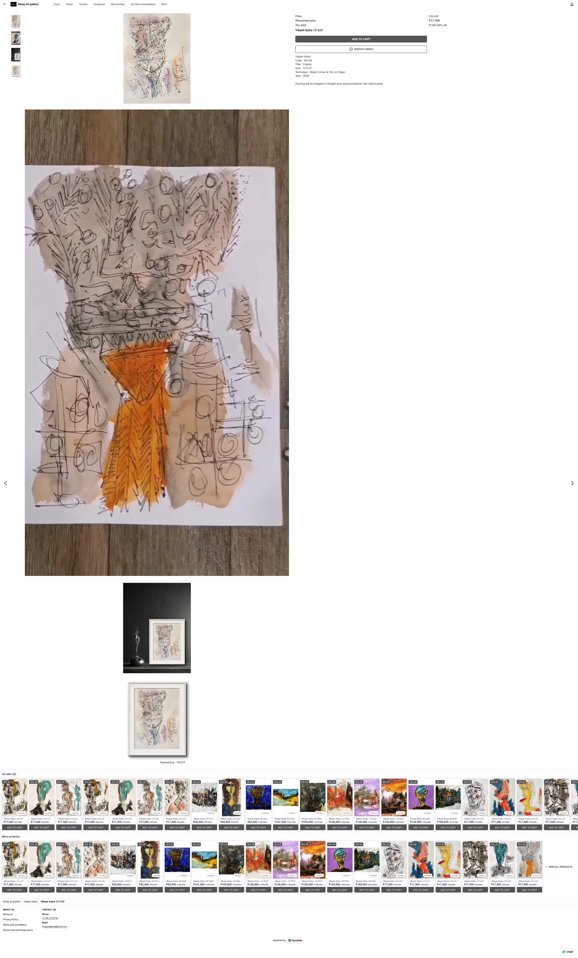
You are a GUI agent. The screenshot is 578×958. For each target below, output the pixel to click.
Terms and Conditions (14, 924)
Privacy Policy (10, 919)
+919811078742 (50, 917)
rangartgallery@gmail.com (54, 926)
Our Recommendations (143, 4)
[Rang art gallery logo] (14, 4)
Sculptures (99, 4)
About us (7, 914)
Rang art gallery (28, 4)
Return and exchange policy (18, 930)
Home (57, 4)
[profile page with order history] (572, 4)
